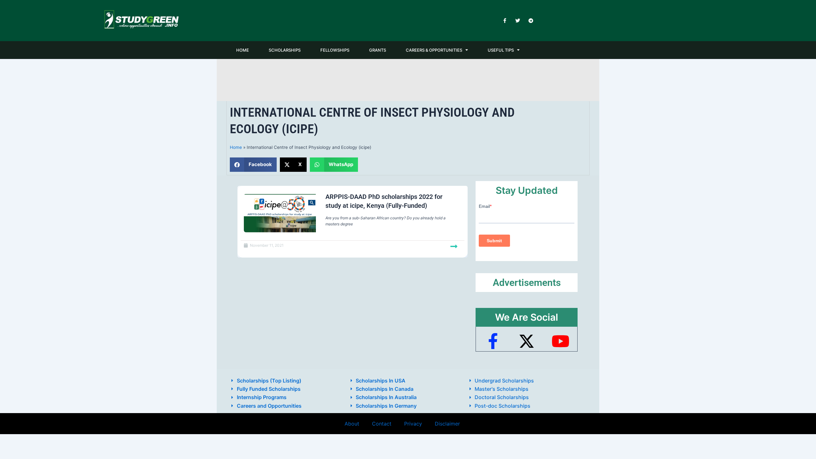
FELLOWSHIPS (334, 50)
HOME (242, 50)
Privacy (413, 423)
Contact (381, 423)
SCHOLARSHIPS (285, 50)
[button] (253, 164)
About (352, 423)
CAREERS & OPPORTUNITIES (434, 50)
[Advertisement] (408, 79)
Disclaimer (447, 423)
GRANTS (377, 50)
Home (236, 147)
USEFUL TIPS (501, 50)
